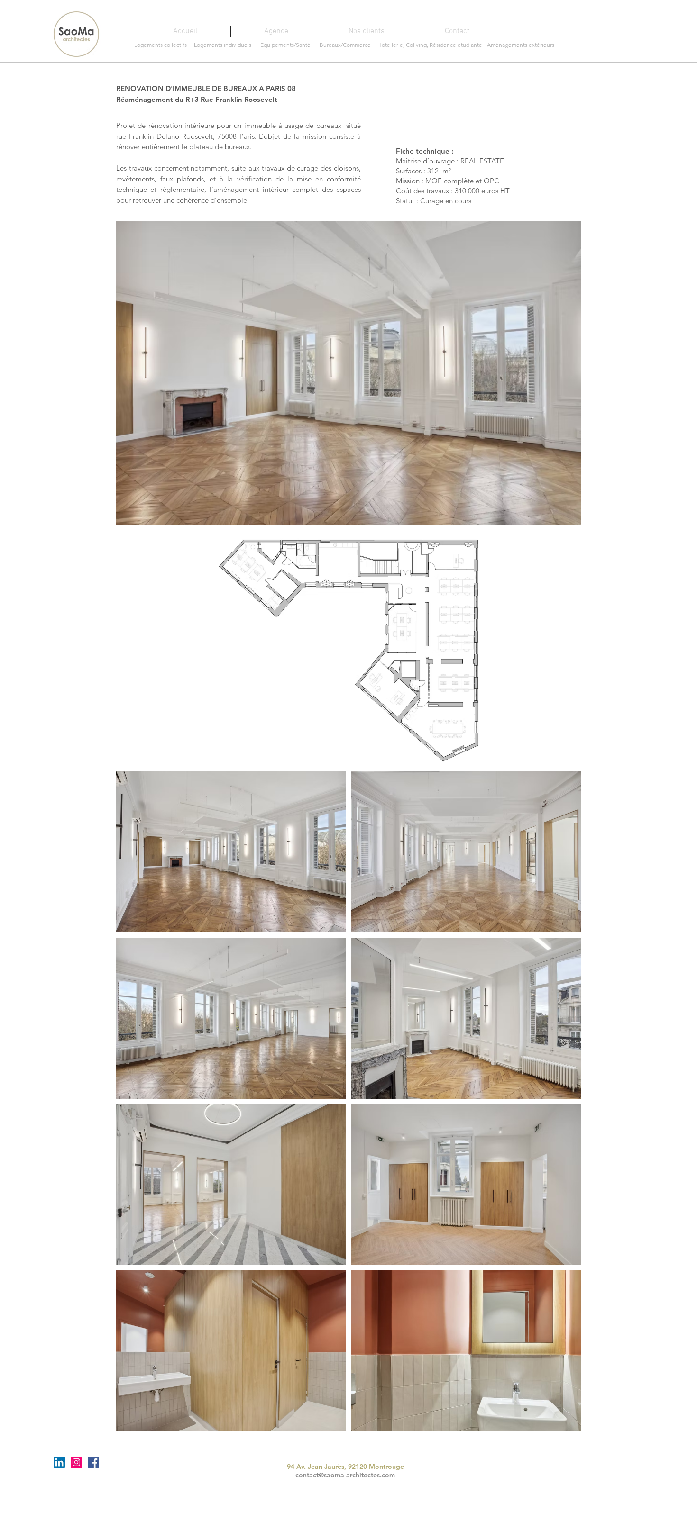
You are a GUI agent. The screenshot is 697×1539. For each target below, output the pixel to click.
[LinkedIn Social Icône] (59, 1462)
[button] (348, 373)
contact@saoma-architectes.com (345, 1475)
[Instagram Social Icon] (76, 1462)
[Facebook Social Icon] (93, 1462)
